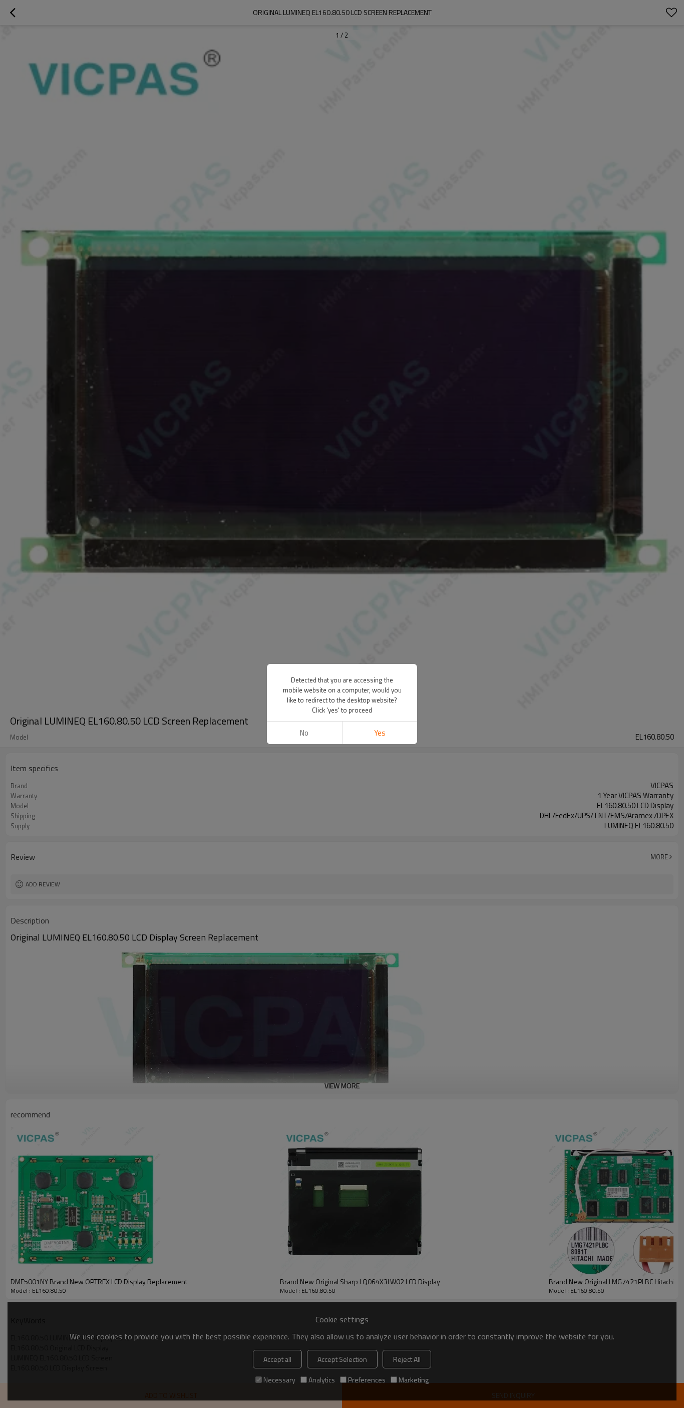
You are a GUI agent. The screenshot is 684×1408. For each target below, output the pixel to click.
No (304, 733)
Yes (380, 733)
